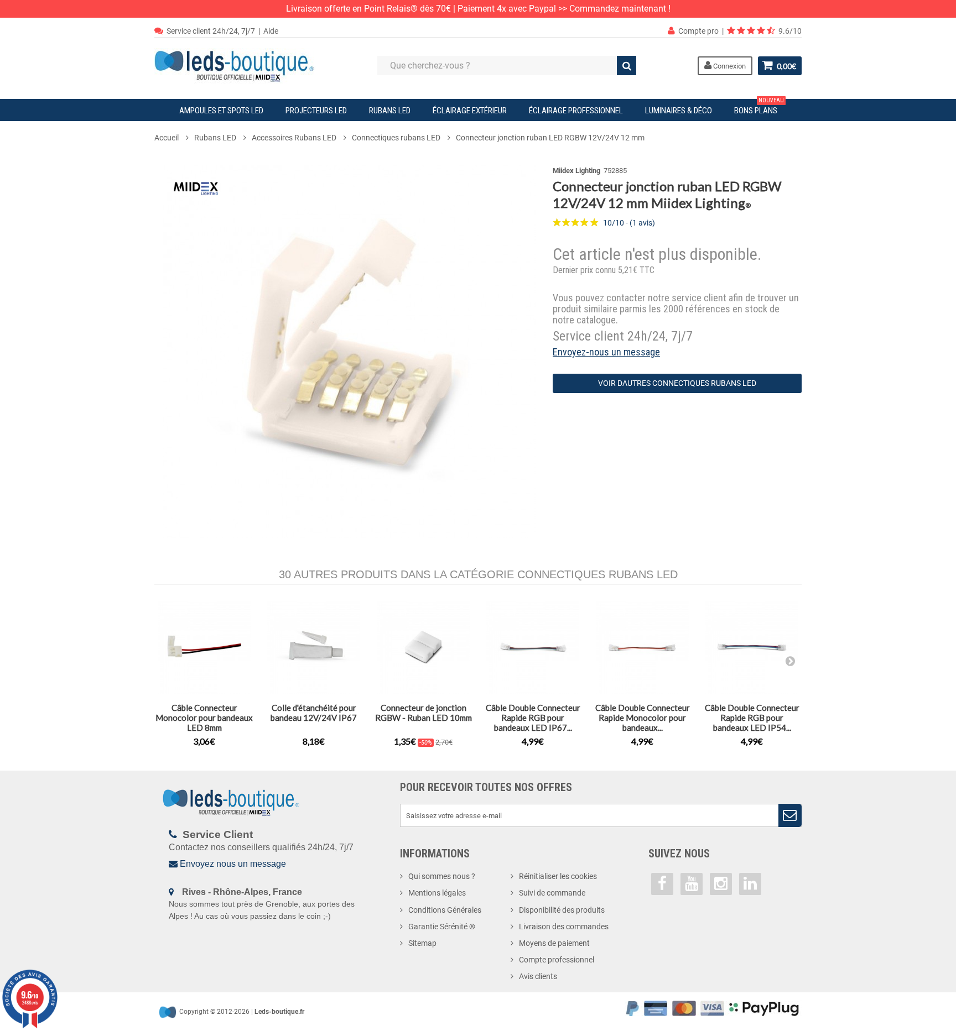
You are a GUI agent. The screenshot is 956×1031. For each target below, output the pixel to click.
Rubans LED (390, 111)
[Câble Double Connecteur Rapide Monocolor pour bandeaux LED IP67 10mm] (642, 647)
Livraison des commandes (564, 926)
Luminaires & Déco (678, 111)
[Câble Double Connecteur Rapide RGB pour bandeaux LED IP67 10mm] (533, 647)
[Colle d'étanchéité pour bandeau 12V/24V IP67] (313, 647)
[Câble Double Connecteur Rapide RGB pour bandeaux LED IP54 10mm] (752, 647)
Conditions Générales (444, 910)
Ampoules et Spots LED (221, 111)
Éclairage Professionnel (576, 111)
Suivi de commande (552, 892)
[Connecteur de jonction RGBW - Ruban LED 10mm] (423, 647)
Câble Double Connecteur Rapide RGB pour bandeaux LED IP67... (533, 717)
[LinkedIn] (750, 884)
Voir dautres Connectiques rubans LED (677, 383)
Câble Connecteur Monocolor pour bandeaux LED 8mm (204, 717)
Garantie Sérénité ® (441, 926)
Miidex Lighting (576, 170)
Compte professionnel (556, 959)
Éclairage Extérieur (470, 111)
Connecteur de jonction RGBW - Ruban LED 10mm (423, 713)
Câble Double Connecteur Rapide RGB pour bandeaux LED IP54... (752, 717)
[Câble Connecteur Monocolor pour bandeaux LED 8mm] (204, 647)
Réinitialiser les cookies (558, 876)
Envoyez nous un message (233, 863)
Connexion (728, 66)
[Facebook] (662, 884)
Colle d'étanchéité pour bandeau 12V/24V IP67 (314, 713)
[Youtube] (691, 884)
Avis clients (538, 976)
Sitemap (422, 943)
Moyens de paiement (554, 943)
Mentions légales (437, 892)
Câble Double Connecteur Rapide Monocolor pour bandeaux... (642, 717)
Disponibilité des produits (562, 910)
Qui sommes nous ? (441, 876)
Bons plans (759, 107)
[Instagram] (721, 884)
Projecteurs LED (316, 111)
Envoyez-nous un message (606, 352)
